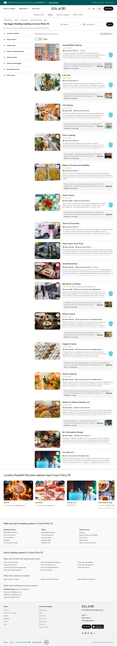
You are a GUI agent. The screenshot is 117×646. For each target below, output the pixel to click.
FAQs (40, 613)
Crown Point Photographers (86, 565)
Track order (42, 616)
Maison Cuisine (83, 540)
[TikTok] (94, 633)
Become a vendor (78, 14)
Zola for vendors (109, 2)
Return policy (43, 621)
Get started (86, 626)
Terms (45, 2)
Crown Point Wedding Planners (49, 567)
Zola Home (101, 2)
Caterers (16, 20)
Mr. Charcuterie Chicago (11, 542)
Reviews (6, 616)
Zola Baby (94, 2)
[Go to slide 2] (46, 59)
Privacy (6, 642)
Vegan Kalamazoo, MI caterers (86, 579)
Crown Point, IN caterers (36, 20)
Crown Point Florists (46, 570)
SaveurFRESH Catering (10, 532)
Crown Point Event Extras (11, 562)
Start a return (43, 618)
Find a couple (36, 8)
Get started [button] (108, 8)
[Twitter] (88, 633)
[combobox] (93, 24)
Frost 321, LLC (83, 537)
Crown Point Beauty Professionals (50, 562)
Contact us (42, 624)
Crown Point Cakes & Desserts (12, 570)
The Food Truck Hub (9, 535)
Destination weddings (63, 15)
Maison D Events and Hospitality (88, 535)
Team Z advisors (43, 627)
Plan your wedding (9, 8)
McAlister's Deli (45, 542)
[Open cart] (93, 9)
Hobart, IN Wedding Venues (12, 597)
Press (5, 624)
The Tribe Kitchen (9, 537)
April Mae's (7, 540)
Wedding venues (39, 15)
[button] (80, 24)
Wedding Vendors (8, 20)
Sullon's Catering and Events (87, 542)
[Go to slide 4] (49, 59)
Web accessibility (37, 642)
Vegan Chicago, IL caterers (11, 579)
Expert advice (23, 8)
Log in (83, 615)
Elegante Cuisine (46, 540)
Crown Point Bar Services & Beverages (15, 567)
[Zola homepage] (58, 9)
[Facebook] (83, 633)
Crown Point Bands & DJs (48, 565)
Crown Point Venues (83, 567)
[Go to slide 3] (47, 59)
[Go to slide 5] (50, 59)
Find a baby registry (87, 620)
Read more (100, 66)
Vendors (50, 15)
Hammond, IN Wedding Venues (13, 592)
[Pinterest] (85, 633)
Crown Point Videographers (85, 562)
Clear (45, 39)
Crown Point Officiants (10, 565)
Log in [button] (99, 8)
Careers (6, 621)
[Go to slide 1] (44, 59)
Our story (6, 610)
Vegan (45, 20)
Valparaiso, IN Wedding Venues (12, 594)
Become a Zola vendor (10, 613)
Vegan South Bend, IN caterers (49, 579)
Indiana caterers (24, 20)
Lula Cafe (82, 532)
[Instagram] (91, 633)
